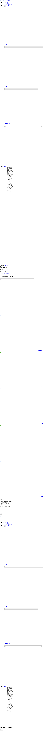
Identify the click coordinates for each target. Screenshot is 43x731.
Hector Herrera (9, 175)
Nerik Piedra (9, 189)
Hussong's (41, 313)
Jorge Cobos (9, 180)
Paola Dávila (9, 191)
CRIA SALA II (7, 86)
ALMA (8, 169)
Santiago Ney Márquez (11, 195)
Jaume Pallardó (9, 178)
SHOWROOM (7, 123)
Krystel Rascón (9, 185)
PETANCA (6, 164)
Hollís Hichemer (10, 176)
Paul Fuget (9, 192)
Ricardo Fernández (10, 193)
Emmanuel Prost (10, 174)
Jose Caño (8, 181)
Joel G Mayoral (9, 179)
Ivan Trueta (9, 177)
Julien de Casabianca (10, 183)
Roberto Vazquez (10, 194)
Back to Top (2, 724)
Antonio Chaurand (10, 171)
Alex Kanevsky (9, 168)
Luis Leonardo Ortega (11, 186)
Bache (8, 172)
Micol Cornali (9, 187)
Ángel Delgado (9, 170)
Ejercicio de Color (40, 386)
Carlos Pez (9, 173)
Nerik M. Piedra (9, 188)
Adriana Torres (9, 167)
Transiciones (6, 265)
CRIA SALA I (7, 44)
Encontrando (41, 496)
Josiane (8, 182)
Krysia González (10, 184)
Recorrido (41, 423)
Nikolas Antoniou (10, 190)
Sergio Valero (9, 196)
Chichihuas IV (40, 350)
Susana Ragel (9, 197)
